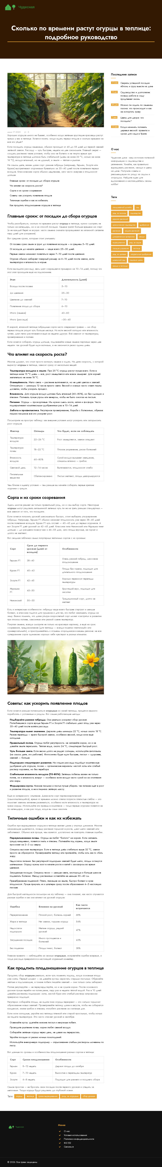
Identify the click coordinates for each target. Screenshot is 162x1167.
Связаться (69, 1146)
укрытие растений (120, 219)
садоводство (135, 213)
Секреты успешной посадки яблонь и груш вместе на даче (137, 84)
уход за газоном (119, 213)
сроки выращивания (47, 1096)
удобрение (144, 225)
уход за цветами (119, 254)
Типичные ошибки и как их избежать (29, 200)
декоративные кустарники (124, 236)
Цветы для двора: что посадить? (132, 119)
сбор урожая (89, 1096)
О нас (67, 1131)
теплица (30, 1096)
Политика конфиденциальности (79, 1139)
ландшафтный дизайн (122, 207)
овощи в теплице (120, 266)
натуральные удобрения (141, 254)
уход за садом (135, 242)
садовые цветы (136, 260)
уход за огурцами (70, 1096)
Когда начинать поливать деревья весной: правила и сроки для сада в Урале (135, 130)
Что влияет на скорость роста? (26, 185)
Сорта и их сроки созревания (26, 190)
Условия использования (75, 1135)
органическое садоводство (124, 225)
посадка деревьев (121, 248)
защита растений (132, 230)
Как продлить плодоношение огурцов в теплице (35, 205)
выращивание (119, 242)
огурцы (19, 1096)
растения (116, 230)
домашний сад (119, 260)
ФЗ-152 (67, 1143)
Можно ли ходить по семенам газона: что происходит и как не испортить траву (137, 108)
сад (137, 207)
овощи (142, 236)
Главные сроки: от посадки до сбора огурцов (34, 181)
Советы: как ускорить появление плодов (31, 195)
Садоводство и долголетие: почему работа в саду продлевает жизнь (135, 96)
